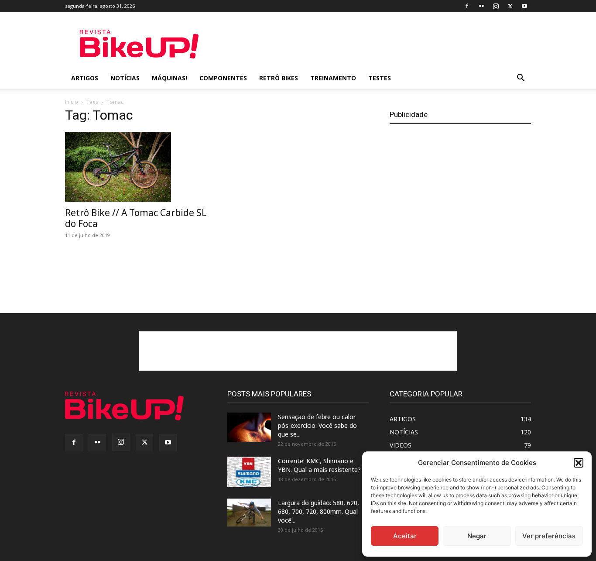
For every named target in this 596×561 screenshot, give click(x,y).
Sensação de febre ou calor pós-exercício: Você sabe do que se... (317, 425)
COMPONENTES (223, 78)
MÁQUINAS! (169, 78)
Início (71, 102)
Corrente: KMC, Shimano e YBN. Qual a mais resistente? (319, 465)
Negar (476, 536)
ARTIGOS (84, 78)
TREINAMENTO (333, 78)
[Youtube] (524, 6)
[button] (578, 462)
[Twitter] (510, 6)
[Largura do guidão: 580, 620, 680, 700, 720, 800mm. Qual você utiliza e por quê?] (249, 513)
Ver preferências (548, 536)
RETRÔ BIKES (278, 78)
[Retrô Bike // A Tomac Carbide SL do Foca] (135, 167)
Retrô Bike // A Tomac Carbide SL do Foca (135, 218)
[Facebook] (466, 6)
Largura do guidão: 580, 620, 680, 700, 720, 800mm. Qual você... (318, 511)
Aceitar (405, 536)
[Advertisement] (372, 44)
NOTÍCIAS (125, 78)
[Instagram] (495, 6)
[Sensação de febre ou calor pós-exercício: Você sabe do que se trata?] (249, 427)
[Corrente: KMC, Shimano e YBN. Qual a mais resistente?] (249, 472)
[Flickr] (481, 6)
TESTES (379, 78)
